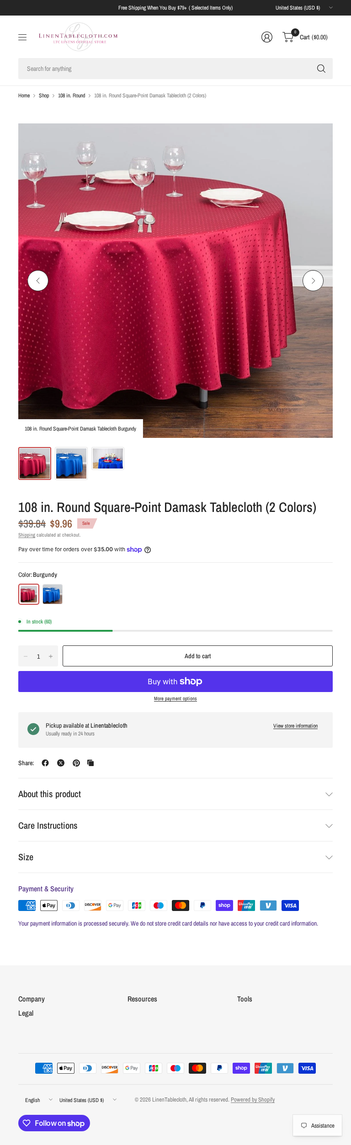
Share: (26, 763)
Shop (44, 95)
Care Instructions (48, 825)
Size (25, 857)
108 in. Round (71, 95)
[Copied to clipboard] (90, 763)
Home (24, 95)
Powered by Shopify (253, 1099)
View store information (295, 726)
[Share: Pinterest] (76, 763)
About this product (49, 794)
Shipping (26, 535)
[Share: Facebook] (45, 763)
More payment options (175, 698)
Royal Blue (52, 594)
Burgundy (28, 594)
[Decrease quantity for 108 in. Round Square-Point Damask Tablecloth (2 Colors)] (25, 656)
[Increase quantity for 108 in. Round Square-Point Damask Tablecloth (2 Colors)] (51, 656)
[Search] (321, 68)
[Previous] (37, 280)
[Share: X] (61, 763)
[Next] (313, 280)
